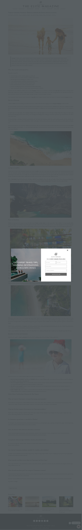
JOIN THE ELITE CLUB (56, 274)
